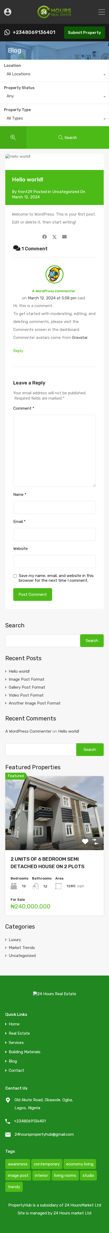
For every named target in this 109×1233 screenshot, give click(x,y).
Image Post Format (26, 679)
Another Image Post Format (35, 703)
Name (19, 494)
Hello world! (19, 671)
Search (15, 625)
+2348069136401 (34, 32)
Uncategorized (65, 191)
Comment (23, 408)
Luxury (15, 939)
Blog (13, 1061)
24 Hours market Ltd (72, 1213)
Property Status (19, 88)
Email (19, 521)
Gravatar (79, 337)
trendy (14, 1186)
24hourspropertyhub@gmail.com (44, 1134)
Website (20, 548)
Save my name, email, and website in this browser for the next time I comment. (56, 578)
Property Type (17, 110)
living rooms (65, 1175)
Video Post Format (26, 695)
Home (14, 1024)
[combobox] (54, 75)
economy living (79, 1164)
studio (88, 1175)
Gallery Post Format (27, 687)
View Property (55, 835)
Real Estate (19, 1033)
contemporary (47, 1164)
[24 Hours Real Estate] (54, 17)
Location (12, 65)
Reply (18, 350)
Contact (16, 1071)
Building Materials (24, 1052)
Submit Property (84, 32)
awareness (18, 1164)
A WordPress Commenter (53, 291)
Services (16, 1043)
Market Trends (22, 947)
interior (41, 1175)
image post (18, 1175)
